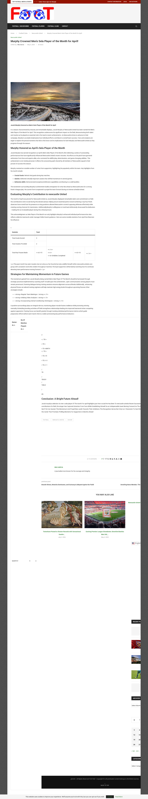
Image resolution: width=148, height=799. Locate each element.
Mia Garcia (58, 467)
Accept (110, 797)
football (46, 420)
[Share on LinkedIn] (112, 458)
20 (139, 740)
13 (139, 735)
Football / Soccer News (20, 26)
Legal (125, 1)
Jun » (138, 751)
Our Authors (133, 1)
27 (139, 744)
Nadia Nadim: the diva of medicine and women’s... (53, 2)
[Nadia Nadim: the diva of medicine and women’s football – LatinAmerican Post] (137, 674)
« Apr (133, 751)
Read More (119, 796)
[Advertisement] (98, 13)
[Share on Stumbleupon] (116, 458)
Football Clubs (53, 26)
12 (134, 735)
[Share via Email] (121, 458)
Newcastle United (37, 33)
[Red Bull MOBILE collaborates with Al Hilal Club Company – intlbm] (137, 631)
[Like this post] (103, 458)
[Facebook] (131, 26)
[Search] (136, 26)
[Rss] (133, 26)
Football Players (38, 26)
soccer (70, 420)
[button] (35, 1)
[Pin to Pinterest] (110, 458)
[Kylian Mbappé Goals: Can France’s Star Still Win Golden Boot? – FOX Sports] (137, 687)
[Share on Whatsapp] (119, 458)
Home (12, 33)
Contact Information (114, 1)
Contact (65, 26)
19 (134, 740)
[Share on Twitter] (108, 458)
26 (134, 744)
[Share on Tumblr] (114, 458)
